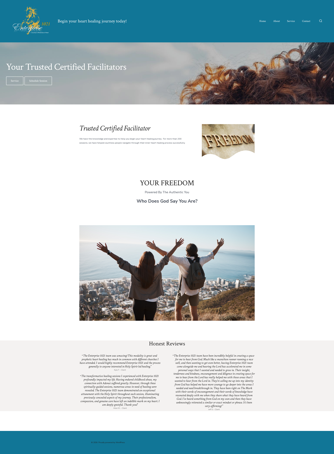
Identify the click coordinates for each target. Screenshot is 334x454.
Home (262, 21)
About (276, 21)
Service (291, 21)
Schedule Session (38, 81)
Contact (306, 21)
